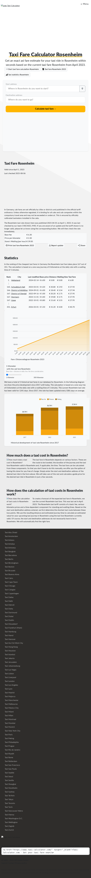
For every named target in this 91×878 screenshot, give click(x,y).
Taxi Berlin (8, 559)
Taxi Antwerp (10, 548)
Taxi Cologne (9, 590)
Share (82, 245)
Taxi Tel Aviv (9, 796)
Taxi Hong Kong (11, 647)
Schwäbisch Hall (18, 287)
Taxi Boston (9, 567)
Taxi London (9, 681)
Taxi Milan (8, 716)
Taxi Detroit (9, 605)
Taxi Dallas (9, 597)
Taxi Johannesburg (12, 666)
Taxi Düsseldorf (11, 624)
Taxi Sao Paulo (10, 769)
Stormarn (15, 297)
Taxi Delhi (8, 601)
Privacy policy (21, 863)
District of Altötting (19, 290)
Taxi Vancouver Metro (13, 811)
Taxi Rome (8, 757)
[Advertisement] (45, 27)
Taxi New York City (12, 731)
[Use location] (82, 89)
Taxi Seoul (8, 777)
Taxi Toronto (9, 803)
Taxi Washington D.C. (13, 818)
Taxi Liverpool (10, 677)
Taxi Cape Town (11, 582)
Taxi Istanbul (9, 654)
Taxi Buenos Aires (11, 574)
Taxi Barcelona (10, 555)
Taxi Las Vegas (10, 670)
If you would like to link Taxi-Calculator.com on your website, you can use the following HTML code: (43, 846)
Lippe (13, 300)
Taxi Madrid (9, 693)
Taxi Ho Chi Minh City (13, 643)
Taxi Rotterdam (10, 761)
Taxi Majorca (9, 696)
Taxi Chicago (9, 586)
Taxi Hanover (10, 639)
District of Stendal (19, 294)
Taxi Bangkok (10, 552)
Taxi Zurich (9, 830)
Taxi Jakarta (9, 658)
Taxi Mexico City (11, 708)
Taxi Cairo (8, 578)
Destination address (14, 95)
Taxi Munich (9, 727)
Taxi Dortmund (10, 613)
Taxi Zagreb (9, 826)
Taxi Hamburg (10, 632)
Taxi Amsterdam (11, 536)
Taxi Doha (8, 609)
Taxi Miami (9, 712)
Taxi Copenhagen (11, 593)
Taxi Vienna (9, 815)
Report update (57, 245)
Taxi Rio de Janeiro (12, 750)
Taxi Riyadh (9, 754)
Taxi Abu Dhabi (10, 532)
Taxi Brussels (9, 571)
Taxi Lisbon (9, 674)
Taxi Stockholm (10, 788)
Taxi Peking (9, 738)
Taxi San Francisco (12, 765)
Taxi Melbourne (11, 704)
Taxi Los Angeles (11, 685)
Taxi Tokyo (8, 799)
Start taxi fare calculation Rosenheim (23, 69)
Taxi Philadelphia (11, 742)
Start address (11, 84)
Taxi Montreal (10, 719)
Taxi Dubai (8, 616)
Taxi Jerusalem (10, 662)
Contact (11, 863)
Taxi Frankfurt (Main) (13, 628)
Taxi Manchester (11, 700)
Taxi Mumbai (9, 723)
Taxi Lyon (8, 689)
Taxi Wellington (11, 822)
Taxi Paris (8, 735)
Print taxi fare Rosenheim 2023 (21, 245)
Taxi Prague (9, 746)
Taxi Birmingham (11, 563)
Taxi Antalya (9, 544)
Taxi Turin (8, 807)
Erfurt (13, 307)
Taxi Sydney (9, 792)
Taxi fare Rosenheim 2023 (55, 69)
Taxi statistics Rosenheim (18, 75)
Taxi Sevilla (9, 780)
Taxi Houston (10, 651)
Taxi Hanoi (8, 635)
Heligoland (15, 280)
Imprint (4, 863)
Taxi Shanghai (10, 784)
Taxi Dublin (9, 620)
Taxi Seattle (9, 773)
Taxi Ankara (9, 540)
